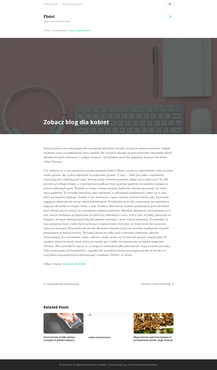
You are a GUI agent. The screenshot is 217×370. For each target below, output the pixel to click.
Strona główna (51, 3)
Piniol (49, 16)
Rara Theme (128, 364)
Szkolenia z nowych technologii (155, 283)
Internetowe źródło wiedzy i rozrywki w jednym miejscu (60, 339)
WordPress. (152, 364)
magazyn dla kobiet (74, 264)
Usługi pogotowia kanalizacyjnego (62, 283)
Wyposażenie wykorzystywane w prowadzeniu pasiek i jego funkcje (153, 339)
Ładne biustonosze (99, 337)
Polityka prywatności (72, 3)
